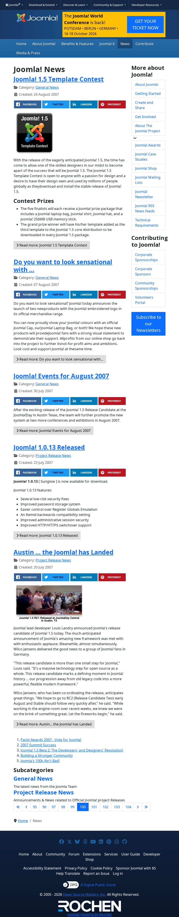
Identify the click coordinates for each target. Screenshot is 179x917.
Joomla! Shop (146, 168)
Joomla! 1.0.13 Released (49, 447)
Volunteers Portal (144, 300)
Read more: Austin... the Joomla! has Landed (55, 724)
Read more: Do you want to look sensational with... (61, 359)
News (125, 43)
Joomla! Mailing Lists (147, 180)
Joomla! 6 (107, 43)
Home (21, 43)
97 (54, 806)
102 (105, 806)
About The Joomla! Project (147, 128)
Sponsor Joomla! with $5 (136, 868)
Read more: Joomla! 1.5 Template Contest (53, 245)
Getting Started (148, 93)
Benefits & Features (77, 43)
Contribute (144, 43)
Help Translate (68, 873)
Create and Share (144, 105)
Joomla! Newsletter (144, 194)
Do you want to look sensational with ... (63, 265)
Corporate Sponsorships (146, 257)
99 (72, 806)
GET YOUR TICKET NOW (145, 24)
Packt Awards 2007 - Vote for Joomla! (51, 739)
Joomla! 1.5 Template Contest (59, 79)
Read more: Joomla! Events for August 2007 (55, 430)
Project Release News (53, 455)
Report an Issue (96, 873)
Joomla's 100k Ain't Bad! (40, 760)
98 (63, 806)
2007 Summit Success (38, 745)
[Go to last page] (146, 807)
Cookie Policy (101, 868)
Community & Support (109, 5)
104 (128, 806)
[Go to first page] (18, 807)
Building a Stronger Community (47, 755)
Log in (118, 873)
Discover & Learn (74, 5)
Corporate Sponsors (143, 271)
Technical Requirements (146, 223)
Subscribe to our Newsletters (148, 323)
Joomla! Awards (148, 145)
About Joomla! (43, 43)
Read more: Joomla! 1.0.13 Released (48, 535)
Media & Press (28, 53)
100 (83, 806)
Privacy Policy (76, 868)
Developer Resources (146, 5)
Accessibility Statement (42, 868)
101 (94, 806)
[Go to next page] (138, 807)
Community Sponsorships (146, 286)
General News (47, 87)
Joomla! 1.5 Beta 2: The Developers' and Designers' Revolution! (72, 750)
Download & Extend (42, 5)
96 (44, 806)
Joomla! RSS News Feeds (145, 208)
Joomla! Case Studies (145, 157)
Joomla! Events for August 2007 (61, 375)
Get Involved (145, 116)
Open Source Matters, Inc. (84, 894)
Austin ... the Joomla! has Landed (64, 552)
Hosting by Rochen (89, 914)
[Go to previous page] (26, 807)
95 (35, 806)
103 (117, 806)
